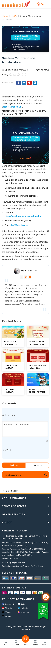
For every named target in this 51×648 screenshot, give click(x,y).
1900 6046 (13, 558)
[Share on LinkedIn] (35, 83)
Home (5, 16)
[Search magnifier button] (45, 474)
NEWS (14, 16)
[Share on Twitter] (24, 83)
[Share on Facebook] (18, 83)
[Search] (42, 3)
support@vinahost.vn (16, 562)
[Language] (38, 4)
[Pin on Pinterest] (29, 83)
